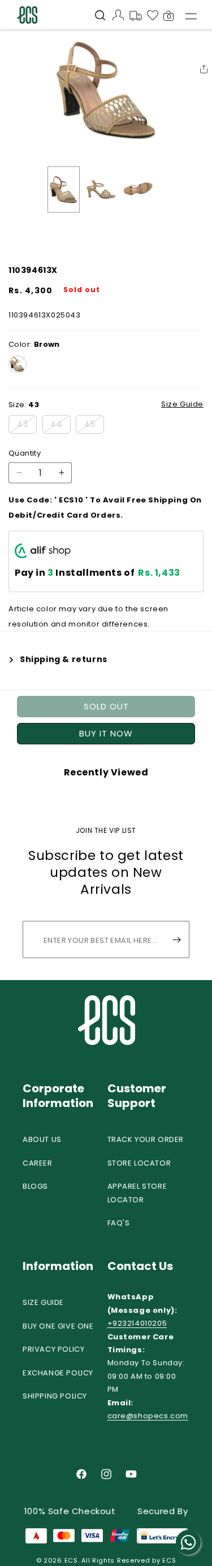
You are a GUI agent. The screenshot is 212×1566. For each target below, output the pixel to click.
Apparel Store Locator (137, 1193)
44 (60, 426)
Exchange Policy (58, 1373)
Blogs (35, 1186)
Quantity (24, 453)
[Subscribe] (176, 939)
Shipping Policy (55, 1396)
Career (38, 1163)
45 (94, 426)
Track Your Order (145, 1139)
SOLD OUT (106, 706)
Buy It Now (106, 733)
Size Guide (43, 1302)
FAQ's (118, 1222)
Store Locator (139, 1163)
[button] (100, 16)
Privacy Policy (53, 1349)
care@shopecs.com (148, 1415)
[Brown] (17, 364)
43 (27, 426)
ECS (71, 1560)
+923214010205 (137, 1323)
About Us (42, 1139)
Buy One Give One (58, 1326)
